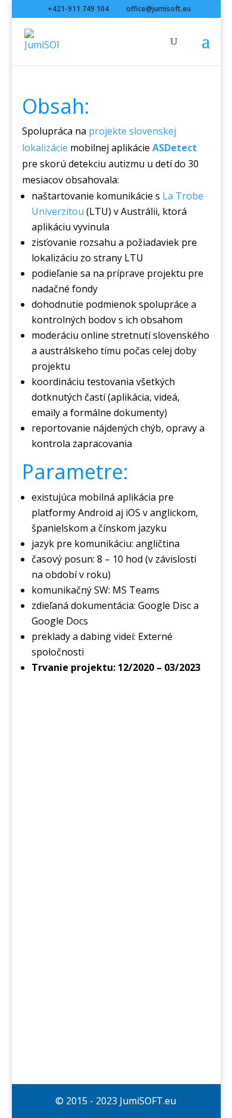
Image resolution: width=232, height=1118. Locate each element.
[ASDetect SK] (116, 1036)
